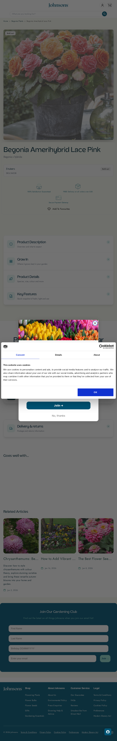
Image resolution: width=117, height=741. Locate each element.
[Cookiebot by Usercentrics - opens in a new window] (101, 347)
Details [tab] (58, 355)
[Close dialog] (95, 323)
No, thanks (58, 415)
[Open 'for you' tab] (107, 731)
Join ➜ (58, 405)
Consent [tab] (20, 355)
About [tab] (97, 355)
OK (95, 392)
